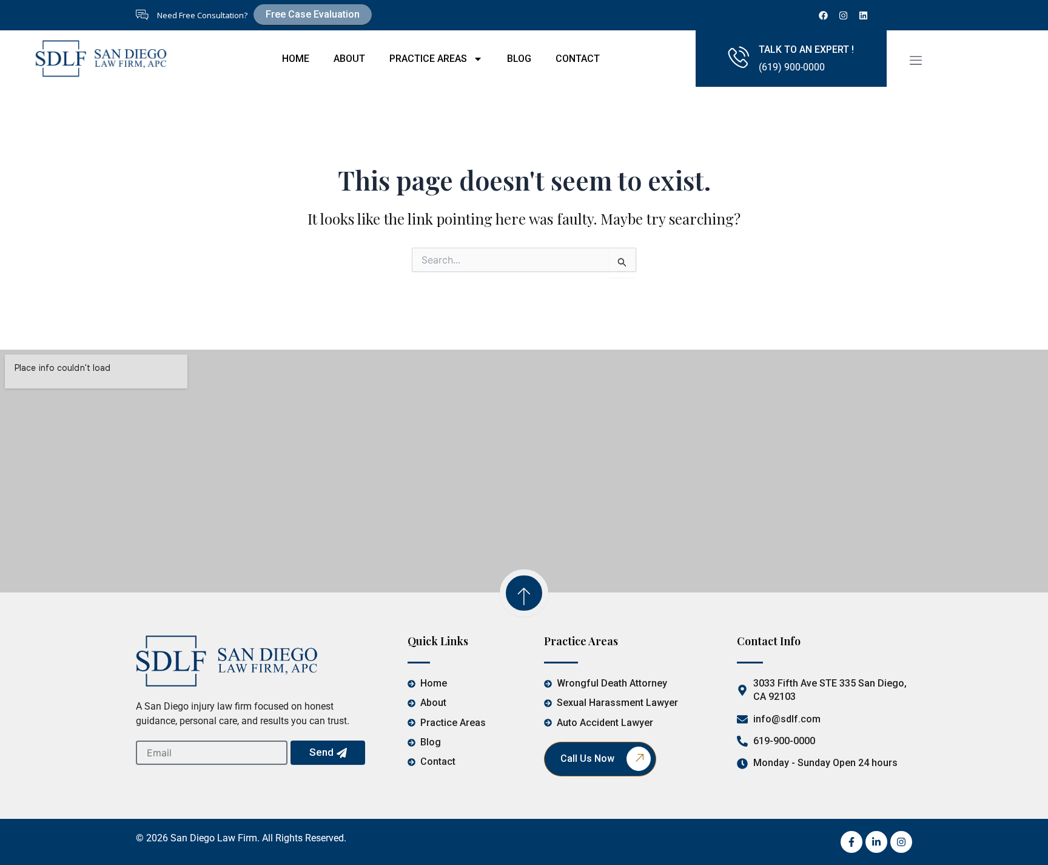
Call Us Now (587, 758)
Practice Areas (428, 58)
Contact (578, 58)
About (349, 58)
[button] (916, 60)
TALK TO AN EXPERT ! (806, 49)
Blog (519, 58)
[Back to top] (524, 593)
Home (295, 58)
